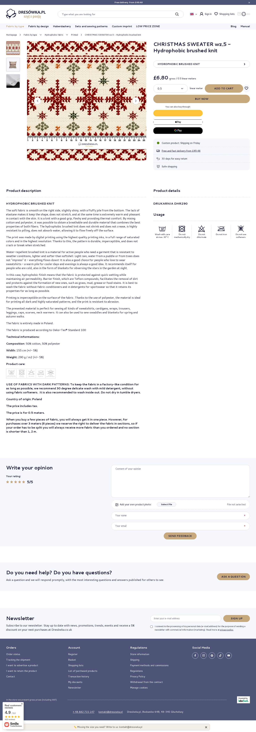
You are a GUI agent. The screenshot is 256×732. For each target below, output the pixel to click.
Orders (11, 647)
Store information (139, 654)
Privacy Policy (137, 676)
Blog (233, 26)
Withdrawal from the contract (146, 682)
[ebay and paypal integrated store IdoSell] (243, 699)
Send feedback (180, 536)
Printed (74, 35)
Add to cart (224, 88)
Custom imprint (122, 26)
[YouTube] (229, 655)
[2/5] (11, 482)
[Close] (206, 727)
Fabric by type (15, 26)
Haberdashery (62, 26)
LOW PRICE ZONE (148, 26)
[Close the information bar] (249, 2)
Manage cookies (139, 687)
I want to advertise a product (22, 665)
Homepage (11, 34)
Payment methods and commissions (149, 665)
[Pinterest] (212, 655)
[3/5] (15, 482)
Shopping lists (227, 14)
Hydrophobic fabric (54, 35)
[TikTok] (220, 655)
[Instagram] (203, 655)
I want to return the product (21, 671)
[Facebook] (195, 655)
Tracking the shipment (18, 659)
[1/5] (7, 482)
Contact (10, 676)
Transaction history (78, 676)
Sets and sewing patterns (91, 26)
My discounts (75, 682)
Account (74, 647)
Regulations (136, 671)
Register (72, 654)
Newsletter (20, 618)
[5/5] (23, 482)
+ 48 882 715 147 (83, 712)
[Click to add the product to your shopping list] (246, 88)
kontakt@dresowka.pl (111, 712)
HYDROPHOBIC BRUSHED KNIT (179, 64)
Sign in (208, 14)
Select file (166, 504)
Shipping (134, 659)
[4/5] (19, 482)
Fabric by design (38, 26)
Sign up (236, 618)
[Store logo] (26, 14)
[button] (37, 100)
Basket (72, 659)
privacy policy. (226, 629)
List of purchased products (82, 671)
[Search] (177, 14)
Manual (245, 26)
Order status (13, 654)
